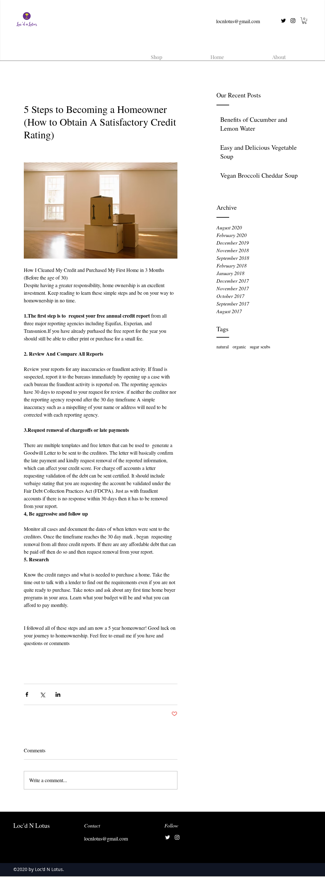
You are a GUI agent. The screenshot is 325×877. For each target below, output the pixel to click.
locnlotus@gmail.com (238, 21)
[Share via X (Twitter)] (42, 694)
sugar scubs (260, 347)
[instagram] (293, 20)
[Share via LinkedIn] (58, 694)
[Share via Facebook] (27, 694)
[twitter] (283, 20)
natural (222, 347)
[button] (304, 20)
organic (239, 347)
